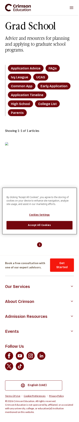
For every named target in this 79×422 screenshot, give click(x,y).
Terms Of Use (12, 396)
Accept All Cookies (39, 225)
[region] (39, 210)
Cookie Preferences (35, 396)
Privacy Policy (56, 396)
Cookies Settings (39, 214)
